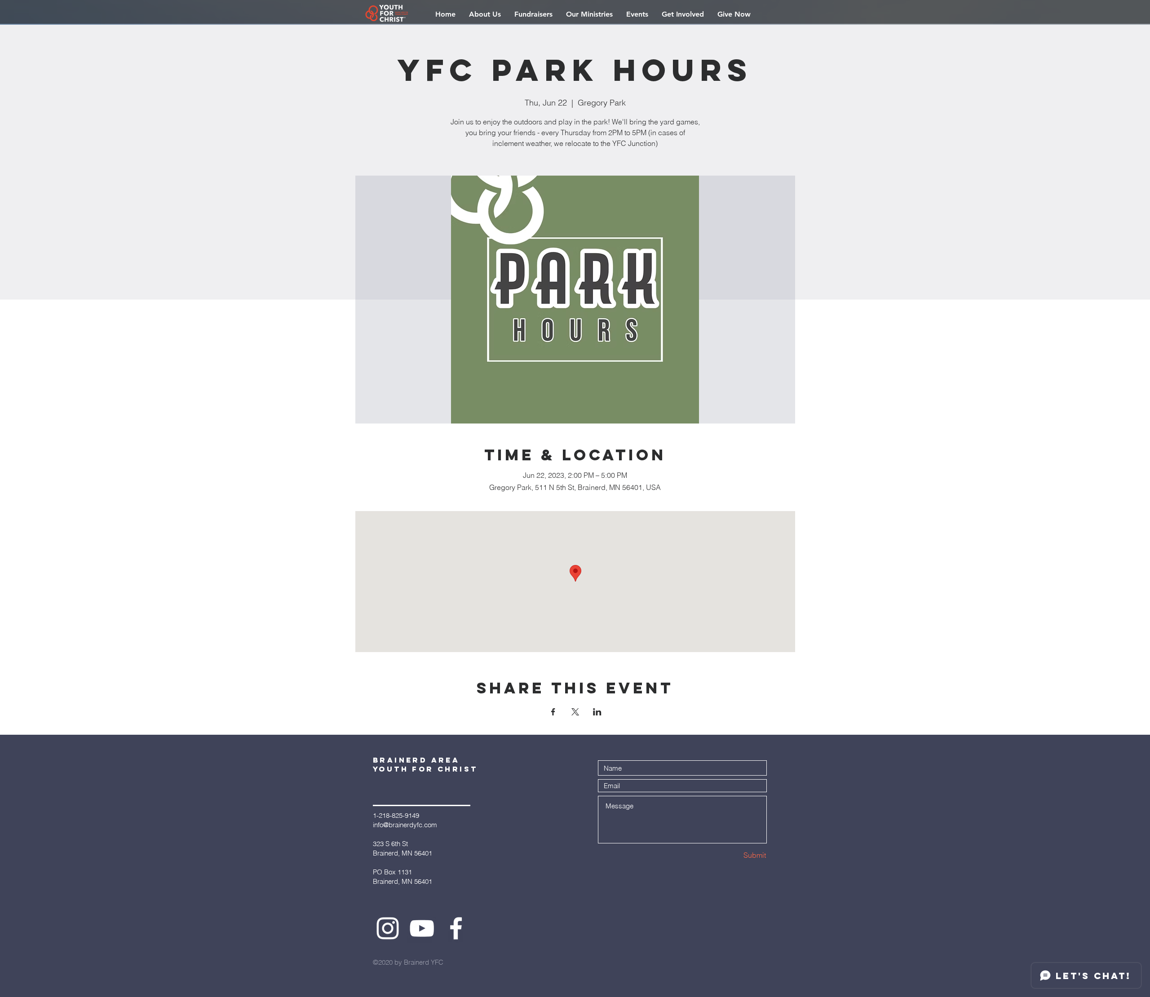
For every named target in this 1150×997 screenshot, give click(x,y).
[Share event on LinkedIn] (597, 711)
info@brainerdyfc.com (405, 825)
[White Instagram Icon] (387, 928)
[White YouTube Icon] (422, 928)
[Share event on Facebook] (553, 711)
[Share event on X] (575, 711)
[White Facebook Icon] (456, 928)
